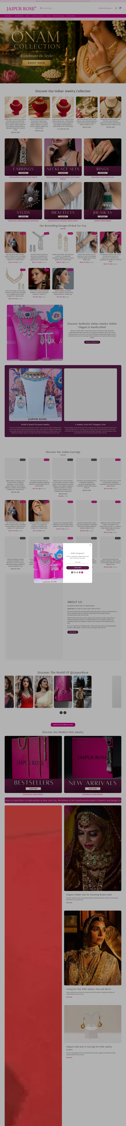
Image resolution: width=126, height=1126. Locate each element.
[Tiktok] (77, 572)
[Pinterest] (80, 572)
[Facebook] (72, 572)
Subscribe (77, 567)
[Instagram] (75, 572)
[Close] (90, 545)
